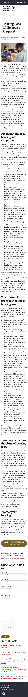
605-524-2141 (21, 2)
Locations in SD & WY (10, 2)
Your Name (4, 572)
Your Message (5, 595)
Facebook (3, 694)
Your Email (4, 579)
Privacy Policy (4, 685)
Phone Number (6, 586)
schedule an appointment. (18, 558)
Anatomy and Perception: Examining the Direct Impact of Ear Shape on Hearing (13, 661)
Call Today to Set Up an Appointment (14, 543)
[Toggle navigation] (25, 9)
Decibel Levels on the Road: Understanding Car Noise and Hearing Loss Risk (13, 670)
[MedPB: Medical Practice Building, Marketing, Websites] (19, 685)
